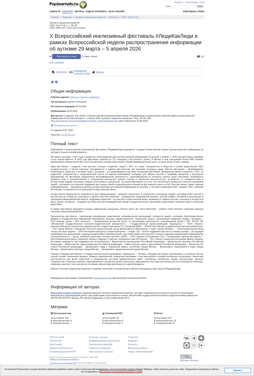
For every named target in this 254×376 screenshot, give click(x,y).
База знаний (116, 11)
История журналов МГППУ (63, 352)
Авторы (79, 11)
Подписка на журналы (100, 348)
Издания (67, 11)
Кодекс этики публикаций (140, 352)
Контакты (132, 344)
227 (202, 57)
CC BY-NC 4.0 (68, 135)
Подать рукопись (96, 11)
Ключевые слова (193, 11)
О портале (133, 337)
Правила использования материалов (64, 359)
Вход (201, 2)
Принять (237, 370)
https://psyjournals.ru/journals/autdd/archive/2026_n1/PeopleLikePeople (84, 121)
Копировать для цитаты (65, 125)
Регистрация (191, 2)
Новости (55, 11)
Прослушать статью (66, 56)
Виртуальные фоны (138, 348)
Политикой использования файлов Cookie (121, 372)
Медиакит (133, 341)
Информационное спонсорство (104, 341)
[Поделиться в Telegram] (56, 82)
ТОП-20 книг (56, 341)
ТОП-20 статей (57, 337)
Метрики (100, 72)
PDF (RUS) (61, 72)
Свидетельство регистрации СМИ (63, 363)
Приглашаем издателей (100, 344)
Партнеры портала (98, 337)
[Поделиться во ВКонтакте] (52, 82)
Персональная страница (101, 352)
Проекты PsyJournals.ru (61, 348)
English (178, 2)
